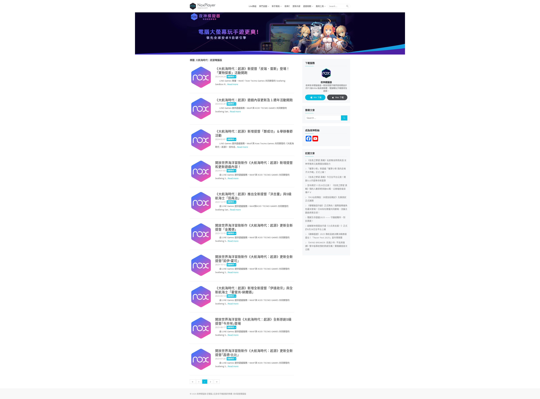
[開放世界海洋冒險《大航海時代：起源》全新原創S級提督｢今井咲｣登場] (201, 328)
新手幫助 (276, 6)
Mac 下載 (339, 97)
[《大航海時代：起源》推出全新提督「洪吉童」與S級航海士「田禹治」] (201, 202)
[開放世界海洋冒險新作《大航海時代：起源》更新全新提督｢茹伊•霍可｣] (201, 265)
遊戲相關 (307, 6)
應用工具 (320, 6)
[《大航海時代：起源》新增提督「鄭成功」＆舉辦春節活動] (201, 140)
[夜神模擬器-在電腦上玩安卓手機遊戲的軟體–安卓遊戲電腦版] (270, 33)
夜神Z (287, 6)
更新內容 (296, 6)
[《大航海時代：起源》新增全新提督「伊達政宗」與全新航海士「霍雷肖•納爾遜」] (201, 296)
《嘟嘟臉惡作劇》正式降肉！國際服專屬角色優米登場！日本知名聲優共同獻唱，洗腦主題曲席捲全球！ (326, 209)
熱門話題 (263, 6)
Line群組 (252, 6)
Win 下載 (317, 97)
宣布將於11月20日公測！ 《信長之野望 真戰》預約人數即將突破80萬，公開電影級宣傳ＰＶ (326, 189)
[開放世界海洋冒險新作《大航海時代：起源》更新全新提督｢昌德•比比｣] (201, 359)
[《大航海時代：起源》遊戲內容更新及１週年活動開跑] (201, 108)
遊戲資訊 (230, 76)
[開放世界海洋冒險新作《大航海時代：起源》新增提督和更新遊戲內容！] (201, 171)
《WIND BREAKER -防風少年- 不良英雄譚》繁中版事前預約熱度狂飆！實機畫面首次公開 (326, 246)
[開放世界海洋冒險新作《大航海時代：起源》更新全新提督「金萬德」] (201, 234)
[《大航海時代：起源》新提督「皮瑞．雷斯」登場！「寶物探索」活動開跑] (201, 77)
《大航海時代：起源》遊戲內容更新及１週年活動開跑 (254, 100)
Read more (232, 84)
